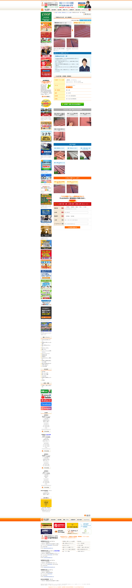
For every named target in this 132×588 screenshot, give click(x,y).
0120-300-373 (50, 545)
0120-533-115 (50, 564)
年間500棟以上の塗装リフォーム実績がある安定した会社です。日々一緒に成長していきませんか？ (46, 206)
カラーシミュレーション (46, 353)
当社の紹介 (43, 371)
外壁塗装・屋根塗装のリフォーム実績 (64, 12)
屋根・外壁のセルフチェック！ (68, 543)
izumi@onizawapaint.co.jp (46, 448)
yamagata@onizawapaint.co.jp (46, 485)
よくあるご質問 (44, 366)
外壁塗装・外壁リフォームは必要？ (69, 541)
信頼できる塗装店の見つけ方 (46, 363)
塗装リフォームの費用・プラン (68, 547)
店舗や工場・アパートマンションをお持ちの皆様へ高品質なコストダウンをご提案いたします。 (46, 333)
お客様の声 (43, 356)
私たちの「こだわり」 (45, 347)
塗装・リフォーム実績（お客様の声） (69, 549)
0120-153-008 (50, 554)
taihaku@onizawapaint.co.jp (46, 429)
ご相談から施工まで (45, 364)
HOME (56, 12)
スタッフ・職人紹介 (80, 543)
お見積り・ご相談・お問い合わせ (83, 547)
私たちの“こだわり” (66, 545)
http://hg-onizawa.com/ (46, 511)
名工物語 (43, 380)
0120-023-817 (50, 573)
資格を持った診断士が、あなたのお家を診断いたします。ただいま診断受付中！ (46, 157)
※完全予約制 (48, 434)
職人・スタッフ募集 (45, 374)
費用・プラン (44, 349)
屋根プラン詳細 (69, 87)
